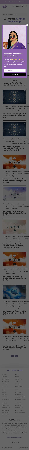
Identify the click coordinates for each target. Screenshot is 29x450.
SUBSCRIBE (15, 75)
